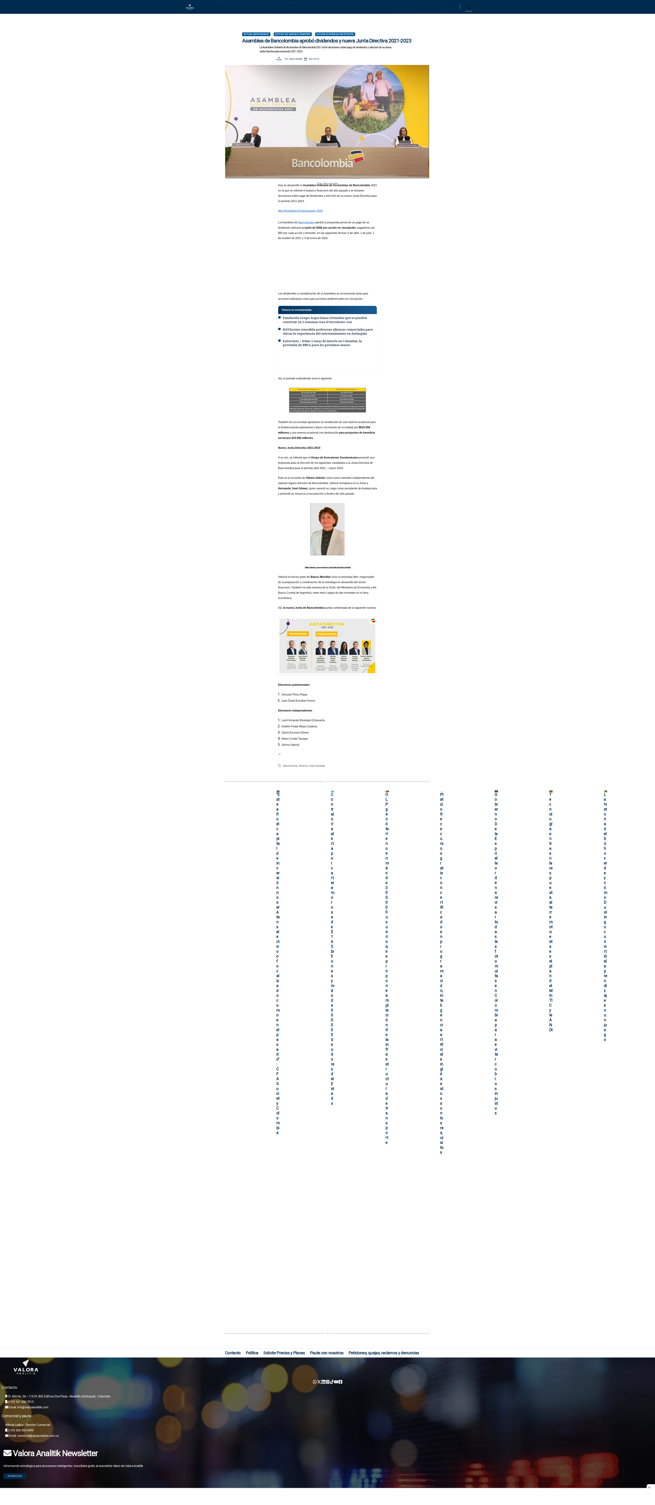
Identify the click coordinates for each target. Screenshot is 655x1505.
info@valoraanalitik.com (32, 1407)
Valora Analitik (295, 59)
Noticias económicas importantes (335, 34)
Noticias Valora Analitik (312, 765)
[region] (327, 23)
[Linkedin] (323, 1382)
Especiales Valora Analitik (335, 7)
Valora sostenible (366, 7)
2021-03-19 (314, 59)
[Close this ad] (651, 1487)
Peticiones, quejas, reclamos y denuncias (384, 1353)
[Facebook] (340, 1382)
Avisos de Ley (441, 7)
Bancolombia (306, 222)
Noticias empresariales (256, 34)
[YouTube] (336, 1382)
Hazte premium (403, 12)
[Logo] (329, 1367)
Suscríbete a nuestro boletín (435, 12)
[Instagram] (327, 1382)
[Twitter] (319, 1382)
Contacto (233, 1353)
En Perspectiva (391, 7)
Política (252, 1353)
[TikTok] (332, 1382)
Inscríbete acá (15, 1476)
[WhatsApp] (315, 1382)
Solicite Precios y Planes (284, 1353)
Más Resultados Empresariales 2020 (300, 210)
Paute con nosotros (327, 1353)
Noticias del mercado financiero (293, 34)
